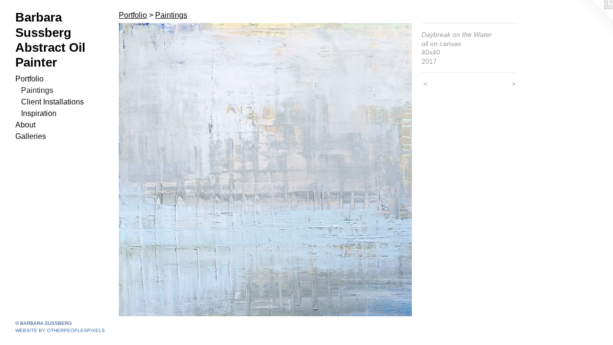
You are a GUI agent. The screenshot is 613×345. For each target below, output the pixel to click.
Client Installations (52, 102)
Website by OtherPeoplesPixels (60, 330)
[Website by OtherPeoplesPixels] (594, 19)
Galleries (30, 136)
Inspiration (39, 113)
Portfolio (29, 79)
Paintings (37, 90)
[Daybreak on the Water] (265, 169)
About (25, 125)
